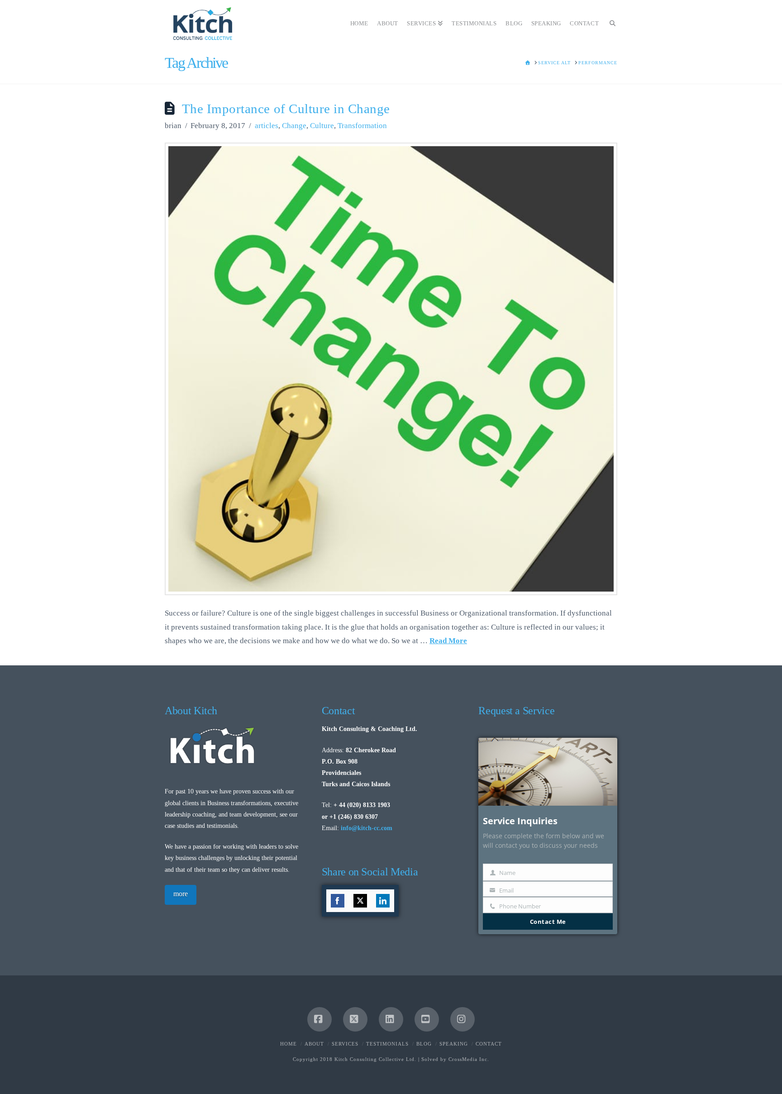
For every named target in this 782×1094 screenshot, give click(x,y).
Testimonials (387, 1043)
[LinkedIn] (391, 1019)
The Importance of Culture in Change (286, 108)
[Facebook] (319, 1019)
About (314, 1043)
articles (266, 125)
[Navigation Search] (610, 20)
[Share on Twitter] (360, 901)
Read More (448, 640)
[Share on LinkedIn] (383, 901)
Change (294, 125)
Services (345, 1043)
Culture (322, 125)
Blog (424, 1043)
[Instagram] (462, 1019)
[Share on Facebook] (337, 901)
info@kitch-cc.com (366, 828)
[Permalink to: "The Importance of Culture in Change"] (391, 369)
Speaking (453, 1043)
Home (288, 1043)
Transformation (362, 125)
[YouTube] (427, 1019)
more (180, 894)
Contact (489, 1043)
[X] (355, 1019)
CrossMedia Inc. (468, 1059)
